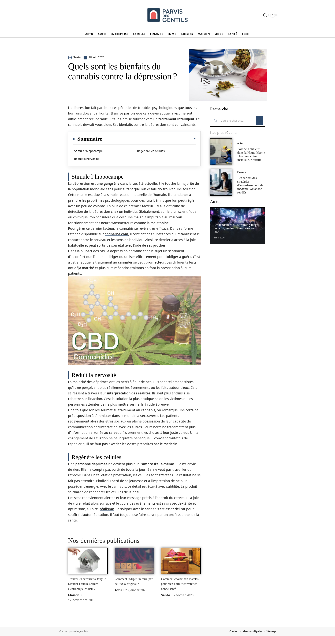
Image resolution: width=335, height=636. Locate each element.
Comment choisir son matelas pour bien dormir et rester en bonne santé (180, 584)
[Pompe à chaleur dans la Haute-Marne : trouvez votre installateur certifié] (221, 151)
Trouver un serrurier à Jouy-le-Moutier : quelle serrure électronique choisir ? (87, 584)
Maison (73, 595)
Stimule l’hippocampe (88, 151)
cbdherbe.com (116, 234)
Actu (118, 590)
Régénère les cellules (151, 151)
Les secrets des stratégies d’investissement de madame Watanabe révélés (250, 185)
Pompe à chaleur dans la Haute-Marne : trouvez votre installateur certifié (251, 154)
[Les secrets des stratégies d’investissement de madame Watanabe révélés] (221, 182)
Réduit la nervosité (86, 159)
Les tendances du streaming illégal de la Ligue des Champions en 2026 (236, 228)
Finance (241, 172)
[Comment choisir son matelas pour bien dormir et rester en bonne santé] (180, 561)
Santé (165, 595)
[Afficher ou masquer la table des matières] (149, 139)
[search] (265, 15)
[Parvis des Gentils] (167, 15)
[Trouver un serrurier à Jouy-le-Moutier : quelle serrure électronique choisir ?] (87, 561)
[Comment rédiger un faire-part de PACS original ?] (134, 561)
